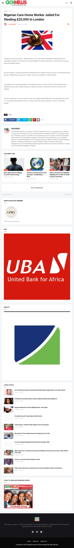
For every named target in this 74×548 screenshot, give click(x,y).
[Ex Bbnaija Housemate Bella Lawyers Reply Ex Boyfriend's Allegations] (8, 401)
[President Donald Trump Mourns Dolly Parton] (8, 418)
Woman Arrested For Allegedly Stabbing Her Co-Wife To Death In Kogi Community (60, 175)
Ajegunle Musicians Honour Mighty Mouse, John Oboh (31, 407)
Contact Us (43, 541)
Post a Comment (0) (37, 188)
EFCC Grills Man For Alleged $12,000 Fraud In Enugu (13, 174)
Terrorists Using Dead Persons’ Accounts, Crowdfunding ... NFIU (37, 175)
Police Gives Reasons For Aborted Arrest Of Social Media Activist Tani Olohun (38, 468)
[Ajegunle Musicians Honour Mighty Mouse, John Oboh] (8, 410)
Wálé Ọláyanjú (54, 544)
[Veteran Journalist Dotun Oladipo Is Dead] (8, 462)
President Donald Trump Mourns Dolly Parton (28, 416)
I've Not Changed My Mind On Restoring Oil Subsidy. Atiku (32, 442)
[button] (2, 3)
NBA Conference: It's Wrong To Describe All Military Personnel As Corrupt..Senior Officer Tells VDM (41, 451)
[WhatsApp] (30, 119)
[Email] (38, 119)
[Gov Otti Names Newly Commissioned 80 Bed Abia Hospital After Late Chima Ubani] (8, 392)
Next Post (68, 194)
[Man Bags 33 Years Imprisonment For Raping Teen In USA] (8, 436)
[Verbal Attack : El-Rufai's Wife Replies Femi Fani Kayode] (8, 427)
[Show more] (42, 119)
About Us (35, 541)
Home (5, 11)
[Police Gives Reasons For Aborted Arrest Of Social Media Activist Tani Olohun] (8, 470)
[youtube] (41, 532)
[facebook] (32, 532)
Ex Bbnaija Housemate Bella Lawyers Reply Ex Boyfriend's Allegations (36, 399)
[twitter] (37, 532)
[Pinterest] (34, 119)
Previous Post (7, 194)
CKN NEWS (15, 129)
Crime (10, 11)
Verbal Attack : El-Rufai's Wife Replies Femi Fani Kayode (32, 425)
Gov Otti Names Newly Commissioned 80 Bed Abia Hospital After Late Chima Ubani (40, 390)
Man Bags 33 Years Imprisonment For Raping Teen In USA (32, 433)
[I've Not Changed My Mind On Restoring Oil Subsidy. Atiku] (8, 444)
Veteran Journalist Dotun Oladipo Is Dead (27, 459)
